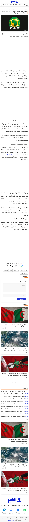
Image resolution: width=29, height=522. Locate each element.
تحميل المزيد (14, 381)
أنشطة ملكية (13, 5)
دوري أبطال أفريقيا (10, 154)
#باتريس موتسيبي (24, 270)
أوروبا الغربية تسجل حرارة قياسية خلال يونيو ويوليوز (13, 406)
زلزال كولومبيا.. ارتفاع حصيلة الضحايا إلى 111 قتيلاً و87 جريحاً (13, 401)
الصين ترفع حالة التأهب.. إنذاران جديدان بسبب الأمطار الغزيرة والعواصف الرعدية (13, 416)
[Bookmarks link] (27, 2)
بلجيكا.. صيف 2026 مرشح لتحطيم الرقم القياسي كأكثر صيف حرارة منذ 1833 (13, 393)
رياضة (7, 5)
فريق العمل (14, 505)
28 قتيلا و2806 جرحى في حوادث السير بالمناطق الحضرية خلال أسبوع (13, 391)
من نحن (26, 505)
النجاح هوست (11, 520)
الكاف (11, 270)
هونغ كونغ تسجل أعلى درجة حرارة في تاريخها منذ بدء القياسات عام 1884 (13, 408)
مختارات (20, 5)
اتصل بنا (20, 505)
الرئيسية (26, 5)
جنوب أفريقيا (6, 270)
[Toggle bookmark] (5, 34)
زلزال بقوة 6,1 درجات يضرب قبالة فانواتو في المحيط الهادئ (13, 398)
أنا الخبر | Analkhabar (22, 34)
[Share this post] (2, 34)
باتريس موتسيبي (12, 198)
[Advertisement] (14, 55)
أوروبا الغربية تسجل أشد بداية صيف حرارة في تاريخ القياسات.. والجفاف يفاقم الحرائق (13, 403)
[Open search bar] (2, 2)
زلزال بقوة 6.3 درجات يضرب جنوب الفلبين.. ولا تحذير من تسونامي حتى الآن (13, 411)
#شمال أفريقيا (16, 270)
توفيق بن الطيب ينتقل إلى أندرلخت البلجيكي (14, 396)
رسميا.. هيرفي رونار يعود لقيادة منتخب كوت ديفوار (13, 413)
